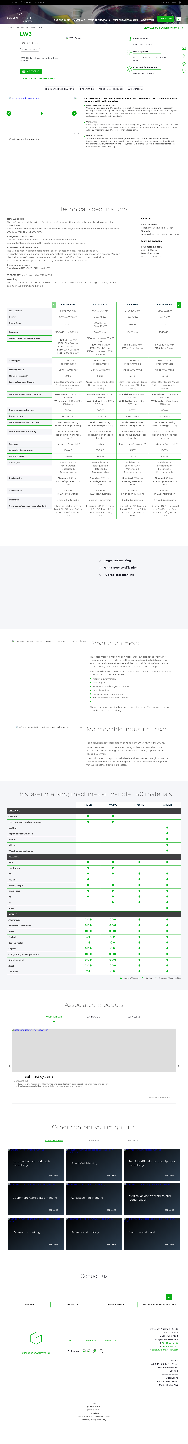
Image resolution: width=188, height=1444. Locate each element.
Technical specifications (59, 89)
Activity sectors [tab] (54, 1141)
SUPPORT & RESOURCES (125, 20)
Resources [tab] (134, 1141)
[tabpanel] (94, 1195)
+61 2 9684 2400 (170, 1343)
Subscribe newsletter (34, 1353)
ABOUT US (72, 1304)
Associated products (111, 89)
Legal (94, 1403)
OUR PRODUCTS (62, 20)
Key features (86, 89)
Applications (135, 89)
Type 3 (70, 1341)
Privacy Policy (94, 1410)
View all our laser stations (161, 28)
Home (9, 27)
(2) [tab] (94, 1017)
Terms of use (94, 1413)
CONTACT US (166, 19)
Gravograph (110, 1341)
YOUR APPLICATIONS (99, 20)
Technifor (91, 1341)
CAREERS (29, 1304)
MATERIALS (79, 20)
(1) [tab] (54, 1017)
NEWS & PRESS (116, 1304)
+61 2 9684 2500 (170, 1346)
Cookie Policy (94, 1406)
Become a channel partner (159, 1304)
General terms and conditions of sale (94, 1416)
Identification (30, 50)
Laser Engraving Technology (94, 1420)
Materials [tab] (94, 1141)
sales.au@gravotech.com (165, 1350)
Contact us (33, 71)
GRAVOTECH (147, 20)
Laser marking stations (25, 27)
